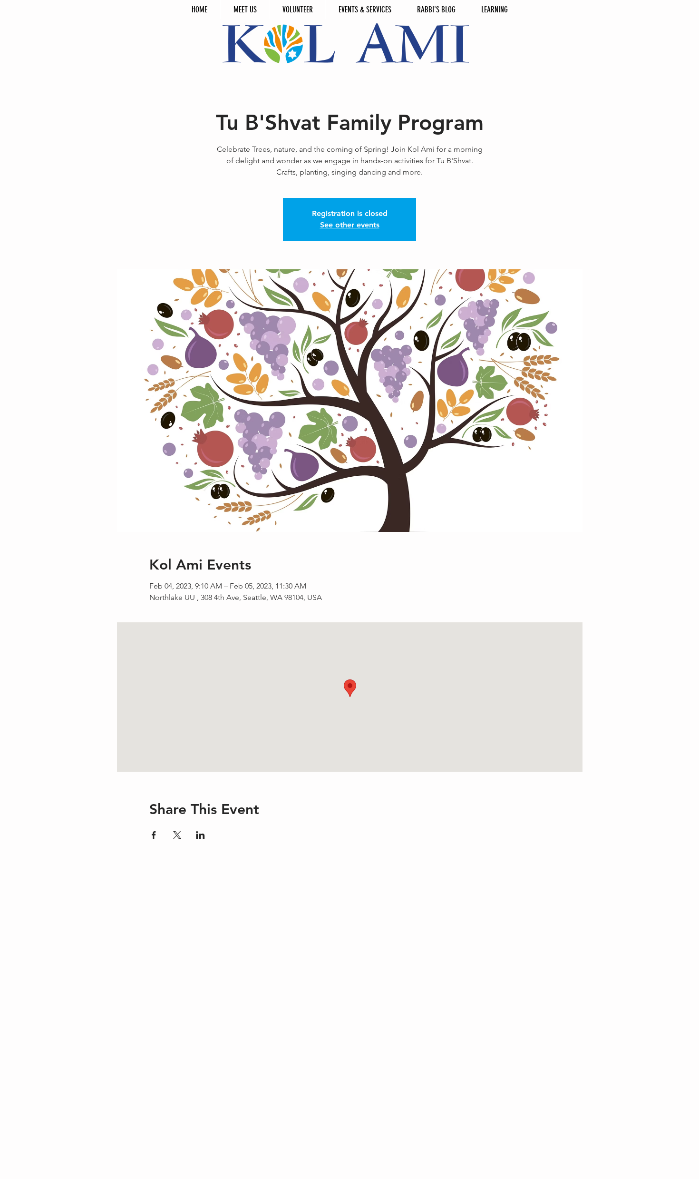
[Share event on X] (177, 835)
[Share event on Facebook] (153, 835)
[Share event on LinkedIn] (200, 835)
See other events (349, 224)
